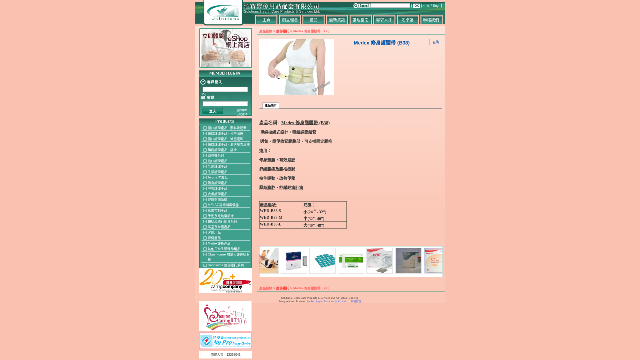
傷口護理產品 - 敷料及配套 (227, 128)
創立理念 (290, 20)
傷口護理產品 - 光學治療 (225, 133)
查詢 (435, 42)
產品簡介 (271, 105)
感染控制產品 (217, 210)
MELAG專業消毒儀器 (223, 205)
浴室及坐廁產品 (219, 227)
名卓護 (408, 20)
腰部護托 (282, 31)
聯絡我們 (431, 20)
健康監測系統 (217, 199)
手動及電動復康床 (221, 216)
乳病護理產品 (217, 166)
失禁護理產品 (217, 172)
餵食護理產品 (217, 183)
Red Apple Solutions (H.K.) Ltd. (328, 301)
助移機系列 (216, 155)
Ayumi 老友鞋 (218, 177)
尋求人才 (384, 20)
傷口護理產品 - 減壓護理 (225, 139)
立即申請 (242, 110)
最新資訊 (337, 20)
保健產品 (214, 238)
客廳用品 (214, 232)
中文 (426, 6)
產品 (314, 20)
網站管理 (356, 301)
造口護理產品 (217, 161)
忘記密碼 (242, 114)
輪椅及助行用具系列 (222, 221)
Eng (435, 6)
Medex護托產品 (219, 243)
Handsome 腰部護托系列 (226, 265)
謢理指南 (360, 20)
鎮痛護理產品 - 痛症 (222, 150)
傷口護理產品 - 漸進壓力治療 (229, 144)
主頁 (266, 20)
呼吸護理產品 (217, 188)
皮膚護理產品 (217, 194)
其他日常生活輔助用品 (224, 249)
